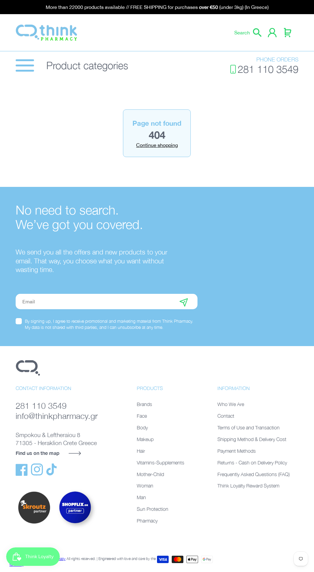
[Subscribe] (183, 301)
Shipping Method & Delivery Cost (251, 439)
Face (142, 416)
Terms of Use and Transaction (248, 427)
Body (142, 427)
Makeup (145, 439)
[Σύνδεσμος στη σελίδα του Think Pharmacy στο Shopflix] (75, 528)
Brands (144, 404)
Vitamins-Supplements (160, 462)
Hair (141, 451)
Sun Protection (152, 509)
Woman (145, 485)
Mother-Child (150, 474)
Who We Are (230, 404)
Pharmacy (147, 520)
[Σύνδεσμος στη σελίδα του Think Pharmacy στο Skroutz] (34, 524)
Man (141, 497)
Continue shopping (157, 145)
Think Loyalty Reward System (248, 485)
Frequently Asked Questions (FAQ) (253, 474)
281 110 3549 (268, 69)
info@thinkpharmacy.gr (57, 416)
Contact (225, 416)
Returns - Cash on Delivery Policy (252, 462)
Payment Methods (236, 451)
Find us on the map (37, 453)
